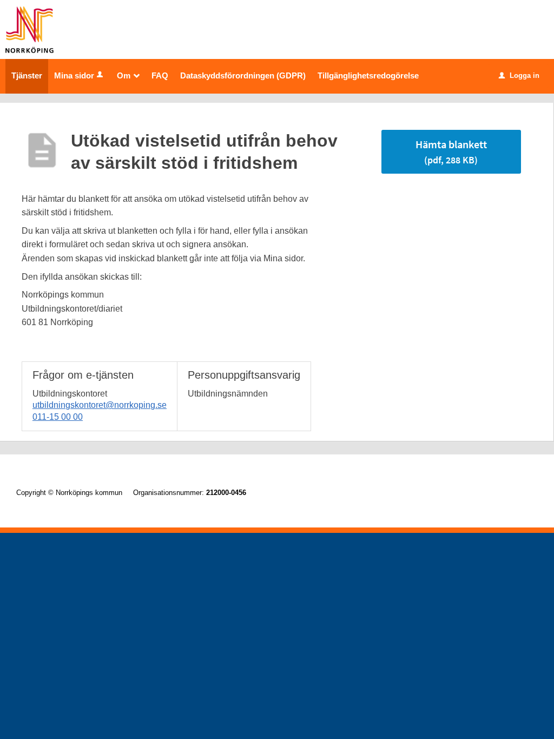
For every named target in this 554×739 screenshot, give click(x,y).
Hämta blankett (451, 151)
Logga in (519, 75)
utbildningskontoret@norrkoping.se (99, 405)
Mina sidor (74, 75)
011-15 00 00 (57, 416)
